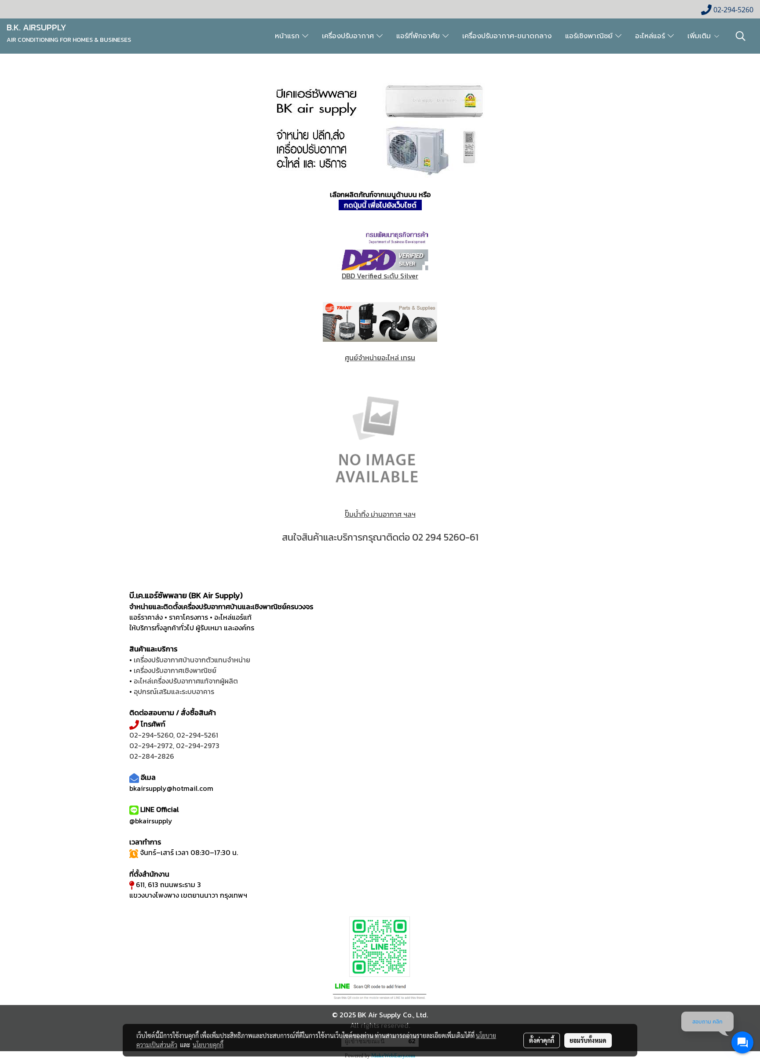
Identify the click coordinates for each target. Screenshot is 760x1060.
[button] (740, 36)
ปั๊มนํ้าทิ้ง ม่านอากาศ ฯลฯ (380, 514)
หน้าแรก (288, 36)
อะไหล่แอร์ (651, 36)
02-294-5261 (197, 735)
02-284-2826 (151, 756)
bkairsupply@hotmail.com (171, 788)
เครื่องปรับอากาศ (349, 36)
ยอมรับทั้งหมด (588, 1040)
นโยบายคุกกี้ (208, 1045)
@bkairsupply (150, 820)
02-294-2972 (151, 745)
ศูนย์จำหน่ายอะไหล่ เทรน (380, 357)
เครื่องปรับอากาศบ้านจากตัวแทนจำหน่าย (192, 659)
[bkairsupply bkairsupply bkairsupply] (380, 128)
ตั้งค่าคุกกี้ (541, 1040)
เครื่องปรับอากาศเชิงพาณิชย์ (175, 670)
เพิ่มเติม (700, 36)
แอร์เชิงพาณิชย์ (590, 36)
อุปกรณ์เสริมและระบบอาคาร (174, 691)
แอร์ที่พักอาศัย (419, 36)
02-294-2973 (197, 745)
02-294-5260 (151, 735)
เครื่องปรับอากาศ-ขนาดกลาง (507, 36)
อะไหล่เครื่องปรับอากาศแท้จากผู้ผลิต (186, 681)
